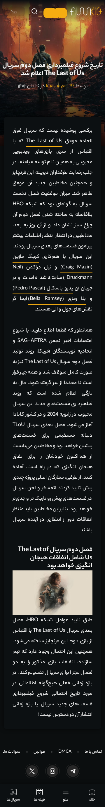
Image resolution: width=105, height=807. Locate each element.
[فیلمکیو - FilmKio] (86, 11)
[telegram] (73, 771)
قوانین (39, 752)
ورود (13, 11)
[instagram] (52, 771)
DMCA (64, 752)
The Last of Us (44, 141)
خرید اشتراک (55, 13)
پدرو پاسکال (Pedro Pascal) (43, 288)
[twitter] (32, 771)
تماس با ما (93, 752)
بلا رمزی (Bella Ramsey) (57, 299)
